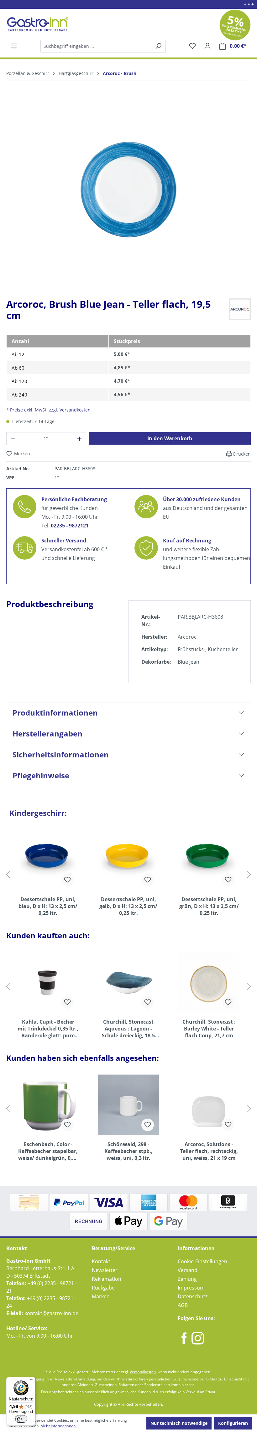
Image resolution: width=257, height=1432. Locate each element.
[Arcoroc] (240, 308)
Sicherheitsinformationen (61, 754)
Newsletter (105, 1270)
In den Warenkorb (169, 438)
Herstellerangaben (47, 733)
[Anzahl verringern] (12, 438)
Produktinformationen (55, 712)
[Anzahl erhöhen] (79, 438)
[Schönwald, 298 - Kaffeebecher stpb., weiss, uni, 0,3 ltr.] (128, 1105)
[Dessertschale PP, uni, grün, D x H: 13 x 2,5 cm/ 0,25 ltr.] (208, 860)
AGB (183, 1305)
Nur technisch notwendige (178, 1423)
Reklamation (106, 1278)
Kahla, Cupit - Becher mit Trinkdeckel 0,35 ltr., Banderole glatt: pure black (48, 1028)
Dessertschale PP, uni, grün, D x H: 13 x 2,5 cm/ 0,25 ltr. (209, 906)
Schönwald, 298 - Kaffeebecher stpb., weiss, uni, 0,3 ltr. (128, 1151)
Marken (101, 1296)
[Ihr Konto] (207, 46)
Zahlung (187, 1278)
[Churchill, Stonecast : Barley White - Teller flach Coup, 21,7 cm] (208, 982)
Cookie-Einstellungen (202, 1261)
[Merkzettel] (192, 46)
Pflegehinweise (41, 775)
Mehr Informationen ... (59, 1426)
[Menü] (13, 46)
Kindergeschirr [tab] (37, 813)
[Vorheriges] (8, 874)
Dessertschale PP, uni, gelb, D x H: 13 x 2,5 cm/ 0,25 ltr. (128, 906)
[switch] (21, 1419)
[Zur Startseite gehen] (36, 24)
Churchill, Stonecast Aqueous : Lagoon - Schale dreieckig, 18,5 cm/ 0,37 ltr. (128, 1028)
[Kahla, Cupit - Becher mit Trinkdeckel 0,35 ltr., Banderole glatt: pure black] (48, 982)
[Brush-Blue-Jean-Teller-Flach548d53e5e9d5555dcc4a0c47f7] (128, 189)
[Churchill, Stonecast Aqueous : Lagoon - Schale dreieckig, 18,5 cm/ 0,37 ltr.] (128, 982)
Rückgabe (103, 1287)
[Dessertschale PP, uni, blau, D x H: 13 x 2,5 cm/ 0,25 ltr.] (48, 860)
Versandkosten (143, 1372)
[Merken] (67, 880)
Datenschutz (192, 1296)
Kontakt (101, 1261)
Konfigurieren (233, 1423)
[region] (128, 194)
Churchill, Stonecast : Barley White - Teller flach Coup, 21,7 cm (209, 1028)
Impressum (191, 1287)
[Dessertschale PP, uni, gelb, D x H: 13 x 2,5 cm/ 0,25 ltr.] (128, 860)
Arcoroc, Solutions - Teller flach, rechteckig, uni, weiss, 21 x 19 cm (209, 1151)
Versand (187, 1270)
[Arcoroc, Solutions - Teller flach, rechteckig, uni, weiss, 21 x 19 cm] (208, 1105)
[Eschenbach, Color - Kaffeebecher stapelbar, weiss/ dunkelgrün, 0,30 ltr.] (48, 1105)
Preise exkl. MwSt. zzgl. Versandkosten (50, 410)
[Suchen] (102, 46)
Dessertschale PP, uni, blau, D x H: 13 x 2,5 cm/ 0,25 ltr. (47, 906)
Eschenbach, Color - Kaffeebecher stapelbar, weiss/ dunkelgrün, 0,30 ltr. (48, 1151)
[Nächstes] (249, 874)
